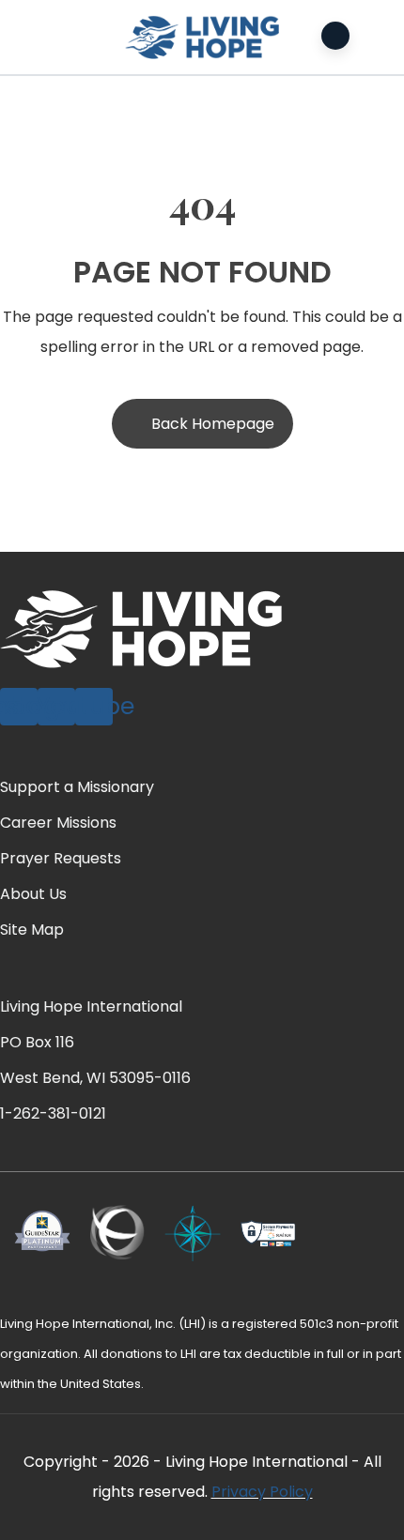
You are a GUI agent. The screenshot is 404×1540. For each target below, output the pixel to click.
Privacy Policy (262, 1491)
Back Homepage (212, 424)
